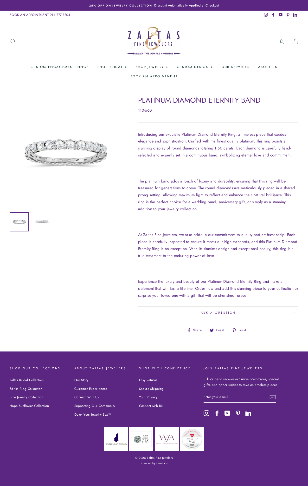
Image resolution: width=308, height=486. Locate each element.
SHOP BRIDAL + (112, 67)
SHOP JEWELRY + (152, 67)
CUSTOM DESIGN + (195, 67)
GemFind (162, 463)
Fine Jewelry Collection (26, 397)
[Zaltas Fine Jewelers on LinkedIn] (248, 413)
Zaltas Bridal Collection (27, 380)
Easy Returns (148, 380)
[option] (154, 5)
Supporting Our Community (94, 405)
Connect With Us (86, 397)
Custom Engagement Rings (60, 67)
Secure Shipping (151, 388)
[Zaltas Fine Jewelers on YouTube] (227, 413)
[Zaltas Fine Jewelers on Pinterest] (238, 413)
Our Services (236, 67)
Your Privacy (148, 397)
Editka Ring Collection (26, 388)
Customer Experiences (90, 388)
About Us (267, 67)
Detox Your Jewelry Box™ (92, 414)
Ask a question (218, 312)
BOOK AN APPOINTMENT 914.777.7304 (40, 14)
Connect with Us (151, 405)
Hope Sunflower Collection (29, 405)
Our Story (81, 380)
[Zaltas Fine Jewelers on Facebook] (217, 413)
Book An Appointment (154, 76)
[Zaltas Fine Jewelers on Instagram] (206, 413)
